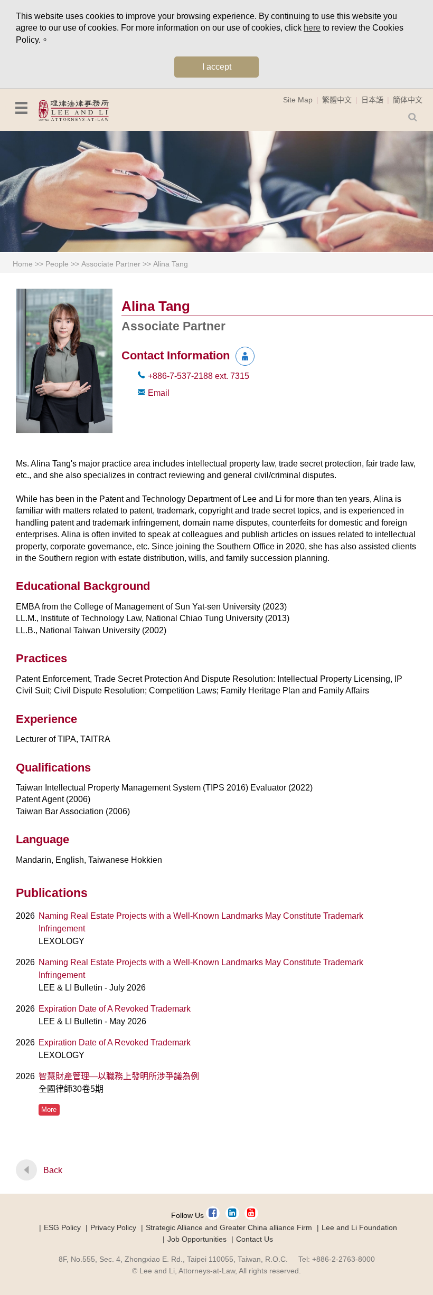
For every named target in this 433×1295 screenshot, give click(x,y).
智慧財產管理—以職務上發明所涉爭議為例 (119, 1076)
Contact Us (254, 1239)
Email (159, 392)
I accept (216, 66)
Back (52, 1170)
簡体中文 (407, 100)
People (57, 264)
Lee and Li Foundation (359, 1227)
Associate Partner (110, 264)
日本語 (372, 100)
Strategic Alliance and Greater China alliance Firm (229, 1227)
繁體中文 (337, 100)
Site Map (298, 100)
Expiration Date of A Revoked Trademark (115, 1008)
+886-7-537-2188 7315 (198, 376)
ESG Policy (62, 1227)
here (312, 27)
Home (23, 264)
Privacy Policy (113, 1227)
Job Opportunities (197, 1239)
